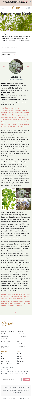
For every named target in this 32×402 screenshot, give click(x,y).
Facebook (21, 358)
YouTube (21, 363)
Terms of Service (6, 343)
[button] (16, 7)
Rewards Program (6, 363)
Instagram (21, 356)
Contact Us (20, 331)
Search (26, 8)
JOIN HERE (26, 1)
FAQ (18, 341)
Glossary (14, 47)
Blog (2, 356)
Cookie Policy (21, 343)
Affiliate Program (6, 338)
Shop (3, 353)
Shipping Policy (21, 336)
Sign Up (26, 379)
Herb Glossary (5, 361)
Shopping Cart (29, 8)
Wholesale (4, 336)
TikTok (20, 353)
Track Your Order (22, 333)
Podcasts (4, 358)
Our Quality (5, 47)
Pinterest (21, 361)
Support (19, 338)
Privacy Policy (5, 341)
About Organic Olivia (7, 331)
